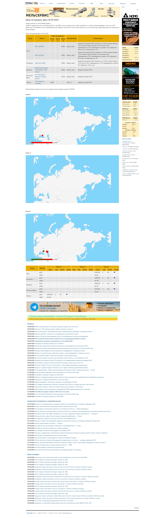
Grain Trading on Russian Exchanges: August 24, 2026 (51, 472)
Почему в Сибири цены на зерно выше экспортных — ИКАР (53, 445)
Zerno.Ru (30, 513)
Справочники (61, 3)
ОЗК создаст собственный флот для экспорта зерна (51, 435)
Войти (123, 7)
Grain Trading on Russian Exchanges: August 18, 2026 (51, 493)
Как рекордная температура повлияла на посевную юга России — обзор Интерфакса (61, 409)
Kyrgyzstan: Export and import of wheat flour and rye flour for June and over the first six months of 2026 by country (69, 496)
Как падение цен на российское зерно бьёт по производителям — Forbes (58, 425)
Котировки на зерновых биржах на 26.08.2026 (49, 375)
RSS (101, 3)
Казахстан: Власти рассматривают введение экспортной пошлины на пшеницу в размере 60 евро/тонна (67, 421)
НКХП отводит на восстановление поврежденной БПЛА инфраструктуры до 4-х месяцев (62, 389)
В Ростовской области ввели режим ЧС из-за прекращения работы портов (60, 338)
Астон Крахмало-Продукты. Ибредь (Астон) (40, 76)
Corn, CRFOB (125, 113)
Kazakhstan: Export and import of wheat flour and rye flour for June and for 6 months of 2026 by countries (67, 476)
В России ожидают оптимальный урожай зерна (49, 447)
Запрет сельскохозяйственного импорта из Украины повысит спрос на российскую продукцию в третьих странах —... (71, 442)
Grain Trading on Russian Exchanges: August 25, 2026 (51, 464)
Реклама (133, 3)
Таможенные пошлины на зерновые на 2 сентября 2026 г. (54, 341)
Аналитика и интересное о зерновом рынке (44, 401)
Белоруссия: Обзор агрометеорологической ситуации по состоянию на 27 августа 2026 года (64, 348)
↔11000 (135, 119)
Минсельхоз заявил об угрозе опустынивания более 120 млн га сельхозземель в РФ (61, 358)
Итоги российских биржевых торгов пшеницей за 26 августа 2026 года (57, 394)
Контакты (111, 3)
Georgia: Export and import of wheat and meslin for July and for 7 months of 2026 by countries (63, 491)
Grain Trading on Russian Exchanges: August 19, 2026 (51, 486)
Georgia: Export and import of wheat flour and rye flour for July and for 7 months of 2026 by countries (65, 481)
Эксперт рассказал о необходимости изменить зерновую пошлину (55, 438)
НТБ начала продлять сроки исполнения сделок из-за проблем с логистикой (59, 387)
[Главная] (31, 3)
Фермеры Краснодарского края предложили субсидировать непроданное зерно (60, 350)
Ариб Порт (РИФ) (40, 63)
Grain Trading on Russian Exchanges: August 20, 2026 (51, 474)
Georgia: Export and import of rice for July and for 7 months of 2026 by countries (59, 484)
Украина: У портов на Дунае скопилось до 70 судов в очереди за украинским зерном (61, 367)
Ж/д (92, 3)
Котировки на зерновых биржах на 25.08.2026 (49, 396)
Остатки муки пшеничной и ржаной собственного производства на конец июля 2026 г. (61, 346)
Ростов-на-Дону (126, 106)
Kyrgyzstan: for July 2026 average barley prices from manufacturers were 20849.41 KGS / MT (63, 503)
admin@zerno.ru (67, 513)
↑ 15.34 (136, 53)
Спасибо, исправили (127, 151)
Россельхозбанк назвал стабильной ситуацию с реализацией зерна (56, 355)
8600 (134, 106)
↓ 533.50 (136, 49)
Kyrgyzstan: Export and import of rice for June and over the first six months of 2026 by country (63, 469)
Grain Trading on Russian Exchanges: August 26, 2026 (51, 462)
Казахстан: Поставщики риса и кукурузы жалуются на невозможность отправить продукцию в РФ (65, 404)
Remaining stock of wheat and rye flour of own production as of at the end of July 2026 (61, 457)
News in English (33, 454)
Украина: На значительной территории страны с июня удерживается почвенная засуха (62, 353)
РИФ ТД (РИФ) (39, 46)
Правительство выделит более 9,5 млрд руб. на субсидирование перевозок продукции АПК (63, 360)
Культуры (82, 3)
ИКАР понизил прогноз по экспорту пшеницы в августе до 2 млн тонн (56, 326)
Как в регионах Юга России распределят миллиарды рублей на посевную (58, 450)
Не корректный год (126, 154)
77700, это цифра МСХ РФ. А (129, 173)
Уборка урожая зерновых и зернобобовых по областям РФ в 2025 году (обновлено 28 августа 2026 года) (61, 319)
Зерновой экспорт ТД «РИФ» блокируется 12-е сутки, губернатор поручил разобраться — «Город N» (66, 413)
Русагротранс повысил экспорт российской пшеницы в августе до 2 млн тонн (59, 362)
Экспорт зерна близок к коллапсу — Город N (48, 423)
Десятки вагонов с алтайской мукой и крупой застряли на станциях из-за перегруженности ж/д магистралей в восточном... (73, 411)
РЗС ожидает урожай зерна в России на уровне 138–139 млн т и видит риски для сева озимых (64, 384)
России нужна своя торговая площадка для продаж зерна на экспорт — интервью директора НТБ (65, 440)
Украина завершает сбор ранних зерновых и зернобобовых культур (56, 382)
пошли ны (124, 146)
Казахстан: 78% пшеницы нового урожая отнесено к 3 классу (54, 329)
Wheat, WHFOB (126, 110)
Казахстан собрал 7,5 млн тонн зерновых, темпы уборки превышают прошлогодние (61, 365)
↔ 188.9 (135, 115)
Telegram (123, 3)
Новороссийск (125, 104)
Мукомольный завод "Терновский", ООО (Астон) (41, 70)
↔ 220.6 (135, 113)
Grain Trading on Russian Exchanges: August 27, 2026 (51, 460)
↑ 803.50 (136, 57)
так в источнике (126, 166)
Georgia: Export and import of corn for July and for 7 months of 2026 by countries (59, 488)
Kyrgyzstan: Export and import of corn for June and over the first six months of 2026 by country (63, 467)
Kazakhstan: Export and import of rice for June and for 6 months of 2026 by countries (60, 479)
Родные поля (125, 162)
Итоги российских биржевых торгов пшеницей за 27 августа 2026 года (57, 372)
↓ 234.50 (136, 59)
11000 (134, 104)
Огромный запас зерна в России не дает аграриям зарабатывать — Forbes (58, 416)
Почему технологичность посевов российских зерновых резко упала (56, 406)
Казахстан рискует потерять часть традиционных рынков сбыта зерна (56, 334)
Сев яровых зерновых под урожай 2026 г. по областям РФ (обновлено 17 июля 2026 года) (56, 316)
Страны (72, 3)
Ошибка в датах (126, 158)
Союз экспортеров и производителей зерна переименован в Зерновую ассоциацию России (63, 331)
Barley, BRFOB (125, 115)
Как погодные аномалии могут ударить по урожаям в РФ (52, 430)
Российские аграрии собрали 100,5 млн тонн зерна (52, 391)
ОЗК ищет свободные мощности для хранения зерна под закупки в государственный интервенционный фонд (69, 377)
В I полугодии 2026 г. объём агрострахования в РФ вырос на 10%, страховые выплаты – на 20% (65, 370)
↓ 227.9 (134, 110)
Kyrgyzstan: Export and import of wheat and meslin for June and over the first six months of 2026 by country (67, 498)
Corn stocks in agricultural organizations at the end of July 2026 (54, 500)
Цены (51, 3)
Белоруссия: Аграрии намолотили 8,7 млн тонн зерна (51, 379)
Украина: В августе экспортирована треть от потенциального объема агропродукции (61, 336)
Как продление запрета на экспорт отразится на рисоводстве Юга (55, 418)
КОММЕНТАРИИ (126, 139)
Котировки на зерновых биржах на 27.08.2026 (49, 343)
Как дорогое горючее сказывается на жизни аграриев (51, 428)
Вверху (137, 508)
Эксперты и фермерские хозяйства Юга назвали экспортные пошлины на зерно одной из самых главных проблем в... (72, 433)
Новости (42, 3)
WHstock (124, 119)
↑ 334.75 (136, 51)
